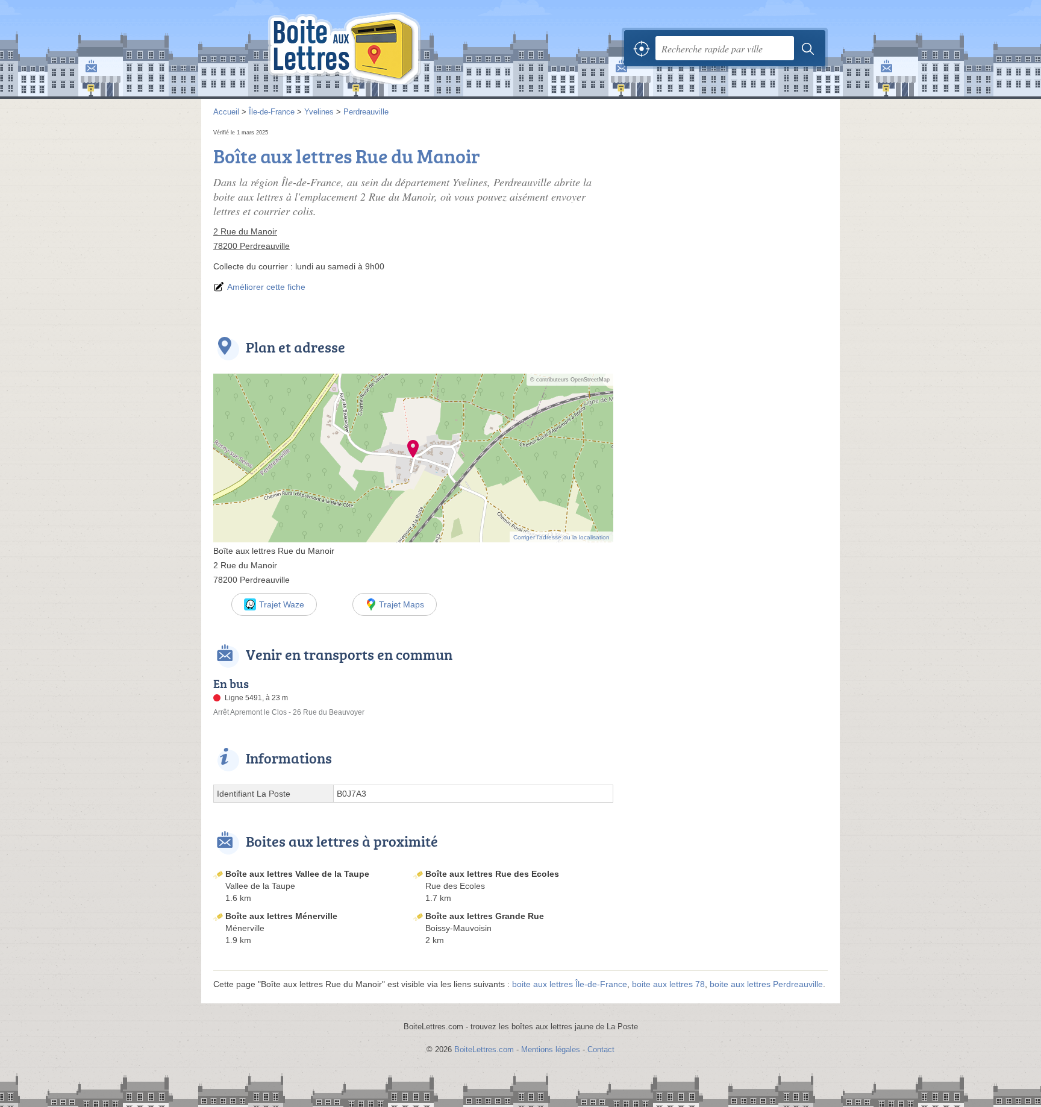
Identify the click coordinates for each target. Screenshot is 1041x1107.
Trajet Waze (281, 604)
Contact (600, 1049)
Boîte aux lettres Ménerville (281, 916)
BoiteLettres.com (484, 1049)
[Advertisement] (726, 211)
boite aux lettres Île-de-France (569, 984)
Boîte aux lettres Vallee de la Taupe (297, 874)
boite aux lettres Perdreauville (766, 984)
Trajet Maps (401, 604)
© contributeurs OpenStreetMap (570, 380)
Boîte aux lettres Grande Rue (484, 916)
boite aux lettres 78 (668, 984)
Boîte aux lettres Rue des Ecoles (492, 874)
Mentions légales (550, 1049)
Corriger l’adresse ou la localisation (561, 537)
